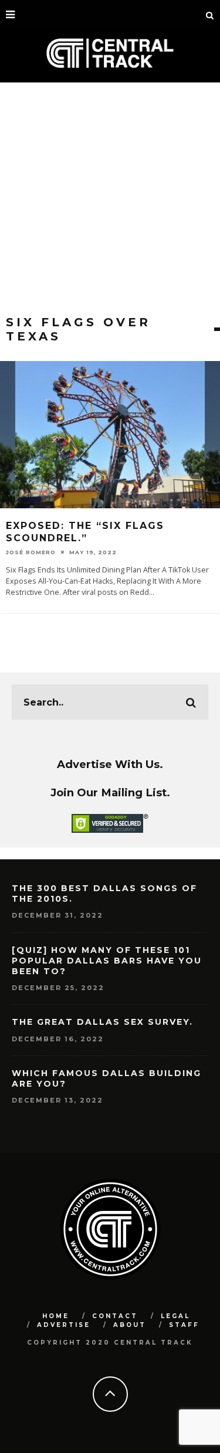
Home (55, 1316)
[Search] (210, 14)
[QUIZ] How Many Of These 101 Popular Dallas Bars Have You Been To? (107, 961)
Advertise (63, 1325)
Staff (184, 1325)
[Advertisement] (110, 198)
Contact (115, 1316)
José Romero (31, 552)
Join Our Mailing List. (110, 792)
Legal (175, 1316)
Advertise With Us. (110, 764)
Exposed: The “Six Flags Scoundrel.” (85, 532)
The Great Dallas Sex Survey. (102, 1022)
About (129, 1325)
